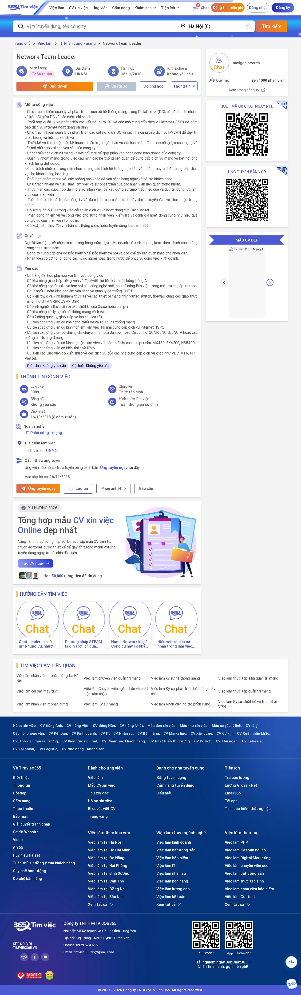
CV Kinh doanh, (84, 733)
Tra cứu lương (237, 777)
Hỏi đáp (19, 793)
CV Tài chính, (24, 749)
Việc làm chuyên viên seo (247, 865)
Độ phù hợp (153, 86)
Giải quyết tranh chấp (31, 824)
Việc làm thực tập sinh (244, 881)
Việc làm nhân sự (171, 873)
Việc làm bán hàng (172, 881)
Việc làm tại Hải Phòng (107, 865)
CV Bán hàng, (148, 733)
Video (18, 840)
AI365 (18, 847)
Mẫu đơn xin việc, (161, 726)
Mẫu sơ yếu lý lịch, (227, 726)
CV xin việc (78, 7)
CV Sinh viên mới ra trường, (36, 741)
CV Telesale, (252, 741)
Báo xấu (146, 488)
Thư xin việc (98, 793)
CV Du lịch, (203, 741)
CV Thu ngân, (227, 741)
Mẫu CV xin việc (101, 785)
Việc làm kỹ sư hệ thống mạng (175, 678)
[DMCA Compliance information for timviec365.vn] (49, 975)
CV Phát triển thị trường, (170, 741)
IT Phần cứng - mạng (44, 432)
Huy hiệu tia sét (26, 855)
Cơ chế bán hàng (27, 878)
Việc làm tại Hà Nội (104, 842)
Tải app (231, 801)
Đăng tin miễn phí (228, 7)
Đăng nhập (258, 7)
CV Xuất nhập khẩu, (253, 733)
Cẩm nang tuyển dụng (175, 785)
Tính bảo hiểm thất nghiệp (248, 808)
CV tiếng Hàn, (104, 726)
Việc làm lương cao (173, 889)
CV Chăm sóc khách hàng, (124, 741)
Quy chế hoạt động (29, 871)
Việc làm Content (240, 896)
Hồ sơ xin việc (100, 801)
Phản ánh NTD (113, 488)
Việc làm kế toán (170, 896)
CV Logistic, (48, 749)
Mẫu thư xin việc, (194, 726)
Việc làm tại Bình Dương (108, 873)
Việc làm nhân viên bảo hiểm (249, 889)
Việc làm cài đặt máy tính (37, 691)
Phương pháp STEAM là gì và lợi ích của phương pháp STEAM (83, 644)
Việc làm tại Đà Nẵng (106, 858)
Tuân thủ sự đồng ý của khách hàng (44, 863)
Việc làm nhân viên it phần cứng (42, 704)
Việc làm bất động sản (175, 850)
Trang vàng (98, 816)
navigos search (246, 62)
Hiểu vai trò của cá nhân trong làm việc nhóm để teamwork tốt (175, 644)
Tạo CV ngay (33, 563)
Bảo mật (20, 816)
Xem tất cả (97, 904)
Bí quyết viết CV (101, 808)
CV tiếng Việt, (78, 726)
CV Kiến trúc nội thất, (80, 741)
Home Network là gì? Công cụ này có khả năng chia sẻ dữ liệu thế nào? (129, 644)
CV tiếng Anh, (51, 726)
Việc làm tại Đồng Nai (107, 889)
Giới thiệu (21, 777)
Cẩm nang (121, 7)
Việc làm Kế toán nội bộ (245, 850)
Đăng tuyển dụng (171, 777)
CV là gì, (252, 726)
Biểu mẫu (164, 793)
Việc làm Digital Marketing (248, 858)
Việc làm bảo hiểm (172, 858)
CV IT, (105, 733)
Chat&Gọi (119, 86)
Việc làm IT (166, 865)
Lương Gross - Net (241, 785)
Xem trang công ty (244, 90)
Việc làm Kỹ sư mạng (101, 704)
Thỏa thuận (23, 808)
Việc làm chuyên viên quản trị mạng (112, 678)
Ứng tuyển (58, 86)
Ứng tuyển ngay (113, 467)
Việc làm (56, 7)
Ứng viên (99, 7)
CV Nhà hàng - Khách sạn (83, 749)
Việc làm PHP (236, 842)
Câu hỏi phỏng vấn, (29, 733)
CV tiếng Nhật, (131, 726)
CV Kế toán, (58, 733)
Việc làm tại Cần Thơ (106, 881)
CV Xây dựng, (202, 733)
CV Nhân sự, (123, 733)
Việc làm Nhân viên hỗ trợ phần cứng (180, 704)
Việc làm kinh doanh (173, 842)
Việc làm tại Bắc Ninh (106, 896)
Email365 (233, 793)
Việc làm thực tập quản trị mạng (244, 691)
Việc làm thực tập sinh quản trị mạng (248, 678)
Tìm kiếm (271, 26)
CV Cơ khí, (225, 733)
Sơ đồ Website (26, 832)
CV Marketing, (175, 733)
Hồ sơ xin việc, (25, 726)
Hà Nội (52, 450)
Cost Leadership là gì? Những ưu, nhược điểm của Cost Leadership (37, 644)
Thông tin (181, 86)
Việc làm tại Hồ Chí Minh (109, 850)
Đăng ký (283, 7)
